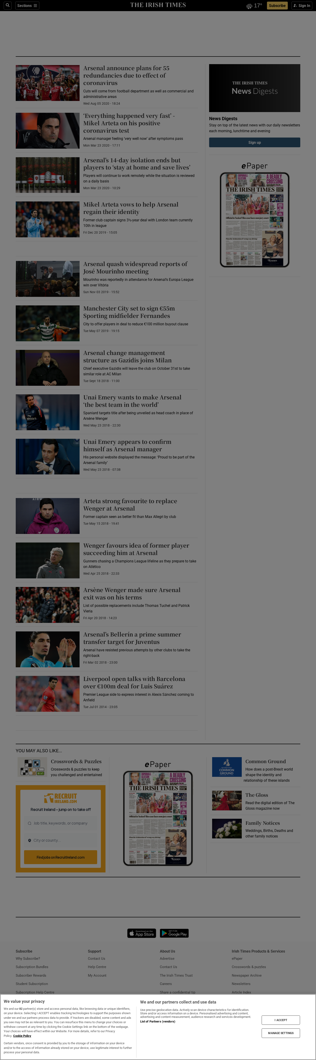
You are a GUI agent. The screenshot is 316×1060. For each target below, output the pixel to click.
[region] (158, 1027)
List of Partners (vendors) (157, 1021)
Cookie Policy (22, 1036)
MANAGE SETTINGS (281, 1033)
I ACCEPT (281, 1020)
